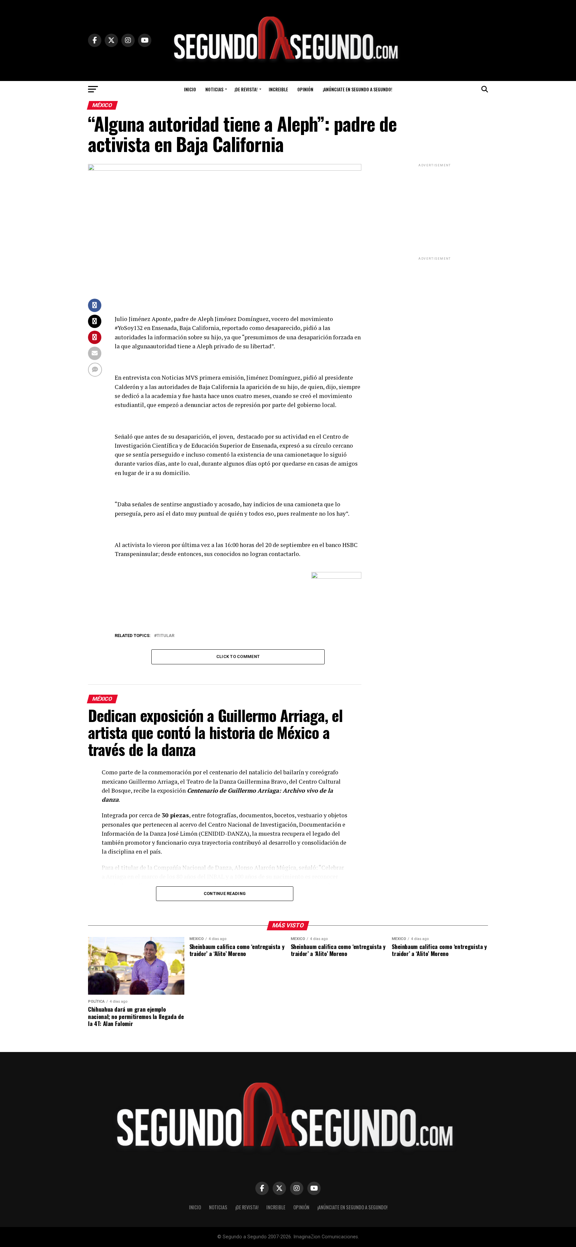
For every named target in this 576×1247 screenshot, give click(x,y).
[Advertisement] (434, 210)
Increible (278, 89)
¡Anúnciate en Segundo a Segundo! (357, 89)
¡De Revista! (246, 89)
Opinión (305, 89)
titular (165, 636)
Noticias (214, 89)
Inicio (190, 89)
